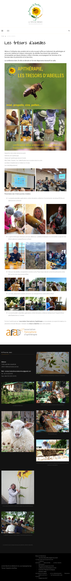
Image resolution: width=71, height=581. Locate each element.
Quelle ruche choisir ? (43, 575)
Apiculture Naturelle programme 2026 (48, 558)
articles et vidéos (43, 571)
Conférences (41, 561)
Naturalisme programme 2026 (46, 566)
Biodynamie (67, 573)
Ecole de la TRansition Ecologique (47, 569)
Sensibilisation (42, 564)
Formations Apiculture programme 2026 (44, 559)
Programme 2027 (43, 578)
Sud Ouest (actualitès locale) (56, 575)
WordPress (14, 568)
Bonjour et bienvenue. (41, 556)
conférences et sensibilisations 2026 (47, 568)
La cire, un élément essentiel (55, 573)
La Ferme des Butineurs (36, 22)
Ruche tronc (38, 576)
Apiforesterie (38, 562)
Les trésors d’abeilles (57, 562)
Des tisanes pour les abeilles (41, 573)
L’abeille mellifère (46, 562)
